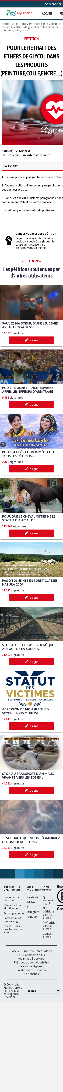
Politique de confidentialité (31, 964)
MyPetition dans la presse (50, 927)
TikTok (30, 904)
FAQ (19, 956)
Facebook (32, 899)
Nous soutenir (33, 953)
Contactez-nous (35, 956)
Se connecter (53, 4)
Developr (9, 999)
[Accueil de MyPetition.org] (19, 13)
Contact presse (48, 937)
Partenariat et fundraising (12, 922)
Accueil (47, 13)
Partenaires (31, 976)
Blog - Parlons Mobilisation (12, 909)
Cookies (39, 960)
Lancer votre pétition (11, 901)
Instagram (32, 913)
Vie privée (24, 960)
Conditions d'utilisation (31, 972)
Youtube (31, 918)
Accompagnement (15, 915)
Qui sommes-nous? (48, 902)
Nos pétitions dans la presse (48, 915)
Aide (47, 953)
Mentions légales (31, 968)
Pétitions (20, 23)
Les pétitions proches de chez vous (14, 931)
